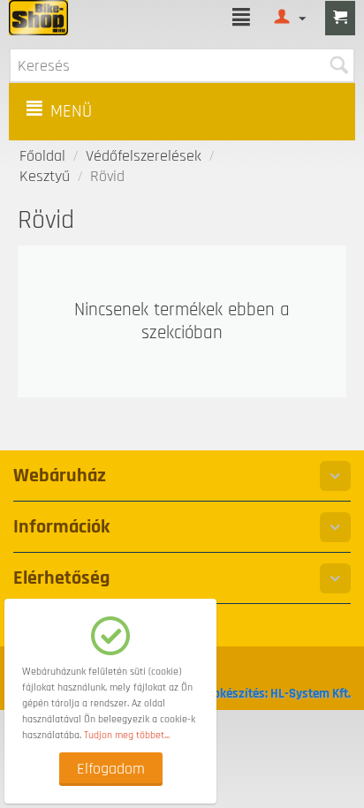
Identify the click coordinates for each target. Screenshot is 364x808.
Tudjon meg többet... (127, 735)
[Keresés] (338, 65)
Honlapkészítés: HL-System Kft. (265, 693)
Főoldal (42, 156)
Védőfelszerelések (143, 156)
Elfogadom (111, 769)
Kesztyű (44, 176)
